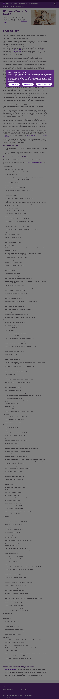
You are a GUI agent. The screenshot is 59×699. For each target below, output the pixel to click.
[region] (30, 78)
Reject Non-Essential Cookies (44, 84)
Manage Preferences (28, 84)
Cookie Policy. (11, 80)
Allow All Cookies (14, 84)
